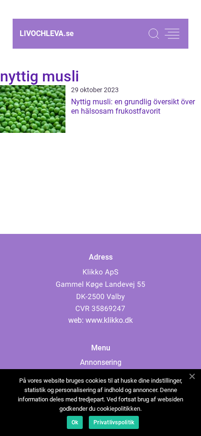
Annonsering (101, 362)
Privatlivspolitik (113, 422)
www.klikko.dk (109, 320)
